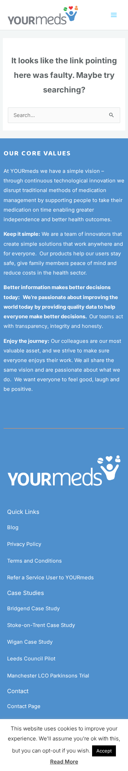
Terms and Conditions (34, 561)
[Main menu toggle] (114, 15)
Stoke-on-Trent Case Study (41, 625)
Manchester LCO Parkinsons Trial (48, 675)
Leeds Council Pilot (31, 658)
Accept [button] (104, 751)
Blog (12, 527)
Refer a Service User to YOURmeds (50, 577)
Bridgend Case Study (33, 608)
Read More (64, 761)
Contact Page (24, 706)
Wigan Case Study (30, 642)
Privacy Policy (24, 544)
